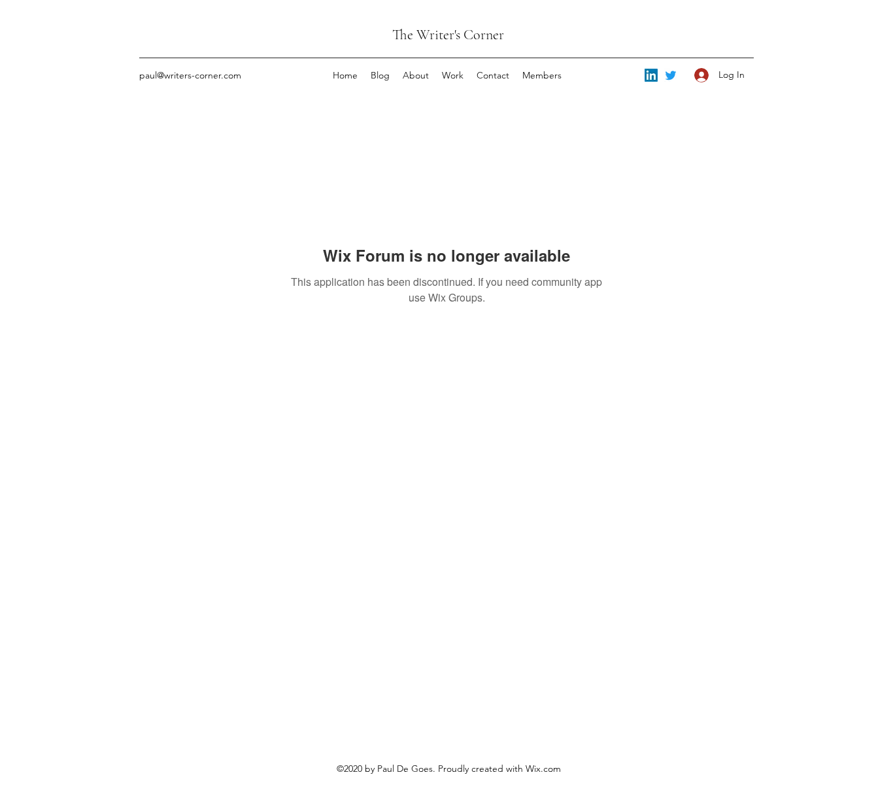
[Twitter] (670, 75)
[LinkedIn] (651, 75)
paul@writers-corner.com (190, 75)
